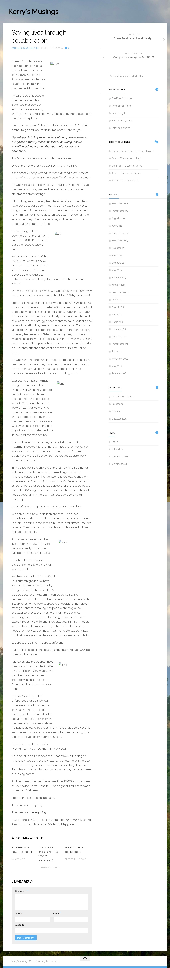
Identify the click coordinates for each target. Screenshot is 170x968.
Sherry (115, 165)
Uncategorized (119, 418)
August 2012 (118, 307)
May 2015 (117, 255)
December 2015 (120, 233)
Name (19, 913)
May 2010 (117, 366)
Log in (115, 442)
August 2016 (118, 218)
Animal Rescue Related (25, 48)
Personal (116, 411)
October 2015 (118, 248)
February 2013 (119, 277)
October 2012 (118, 299)
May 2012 (117, 314)
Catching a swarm (121, 128)
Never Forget (118, 113)
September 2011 (120, 344)
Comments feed (120, 456)
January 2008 (119, 373)
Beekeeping (118, 404)
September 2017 (120, 211)
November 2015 (120, 240)
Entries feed (118, 449)
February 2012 (119, 329)
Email (57, 913)
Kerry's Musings (33, 11)
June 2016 (117, 225)
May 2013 (117, 270)
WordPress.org (119, 464)
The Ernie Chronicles (122, 98)
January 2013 (119, 284)
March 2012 (118, 322)
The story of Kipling (122, 105)
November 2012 (120, 292)
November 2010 (120, 358)
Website (20, 925)
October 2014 (118, 262)
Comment (21, 891)
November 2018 (120, 203)
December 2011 (120, 336)
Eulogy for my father (122, 120)
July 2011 (116, 351)
